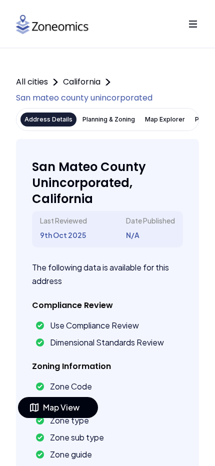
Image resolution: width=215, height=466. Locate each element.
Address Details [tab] (48, 119)
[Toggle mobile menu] (193, 24)
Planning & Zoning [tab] (108, 119)
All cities (32, 82)
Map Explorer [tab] (165, 119)
